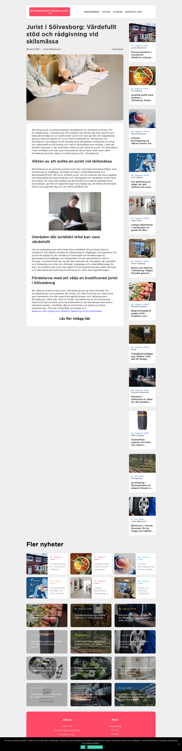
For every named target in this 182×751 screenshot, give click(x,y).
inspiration (117, 49)
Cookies (117, 12)
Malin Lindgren (137, 435)
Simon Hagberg (138, 263)
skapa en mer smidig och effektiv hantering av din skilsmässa (67, 311)
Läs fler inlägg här (74, 319)
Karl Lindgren (137, 177)
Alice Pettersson (52, 49)
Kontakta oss (133, 12)
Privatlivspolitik (95, 747)
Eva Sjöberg (136, 91)
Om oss (106, 12)
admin (134, 349)
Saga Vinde (136, 220)
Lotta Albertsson (139, 48)
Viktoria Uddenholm (140, 392)
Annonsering (91, 12)
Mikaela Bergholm (139, 306)
